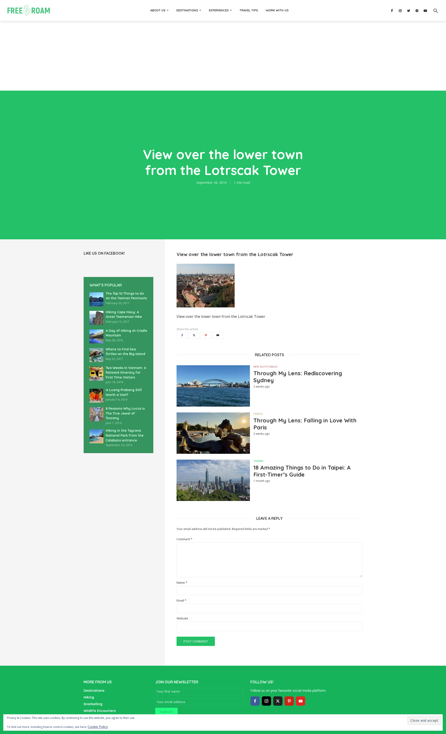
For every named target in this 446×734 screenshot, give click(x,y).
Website (182, 618)
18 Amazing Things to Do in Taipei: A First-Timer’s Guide (302, 471)
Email (181, 600)
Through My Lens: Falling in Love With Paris (305, 424)
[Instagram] (266, 701)
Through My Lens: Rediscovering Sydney (297, 377)
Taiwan (258, 461)
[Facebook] (255, 701)
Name (182, 583)
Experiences (219, 10)
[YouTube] (300, 701)
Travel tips (248, 10)
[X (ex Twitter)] (277, 701)
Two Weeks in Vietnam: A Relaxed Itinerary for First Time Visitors (126, 372)
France (258, 413)
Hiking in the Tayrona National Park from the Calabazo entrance (125, 435)
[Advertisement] (223, 55)
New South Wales (265, 366)
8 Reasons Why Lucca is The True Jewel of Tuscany (125, 413)
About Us (157, 10)
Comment (184, 539)
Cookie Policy (98, 726)
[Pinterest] (289, 701)
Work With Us (277, 10)
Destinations (187, 10)
